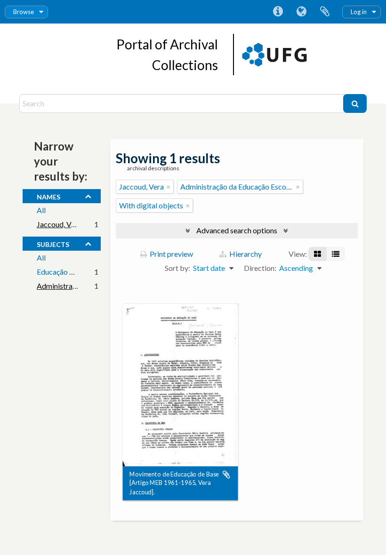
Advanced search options (237, 230)
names (48, 195)
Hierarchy (245, 253)
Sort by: (177, 267)
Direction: (260, 267)
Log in (359, 12)
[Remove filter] (168, 187)
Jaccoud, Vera (59, 224)
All (41, 210)
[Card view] (317, 254)
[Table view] (335, 254)
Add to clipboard (226, 474)
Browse (23, 12)
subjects (53, 243)
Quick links (278, 12)
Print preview (170, 253)
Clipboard (325, 12)
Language (301, 12)
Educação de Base (66, 271)
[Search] (355, 103)
